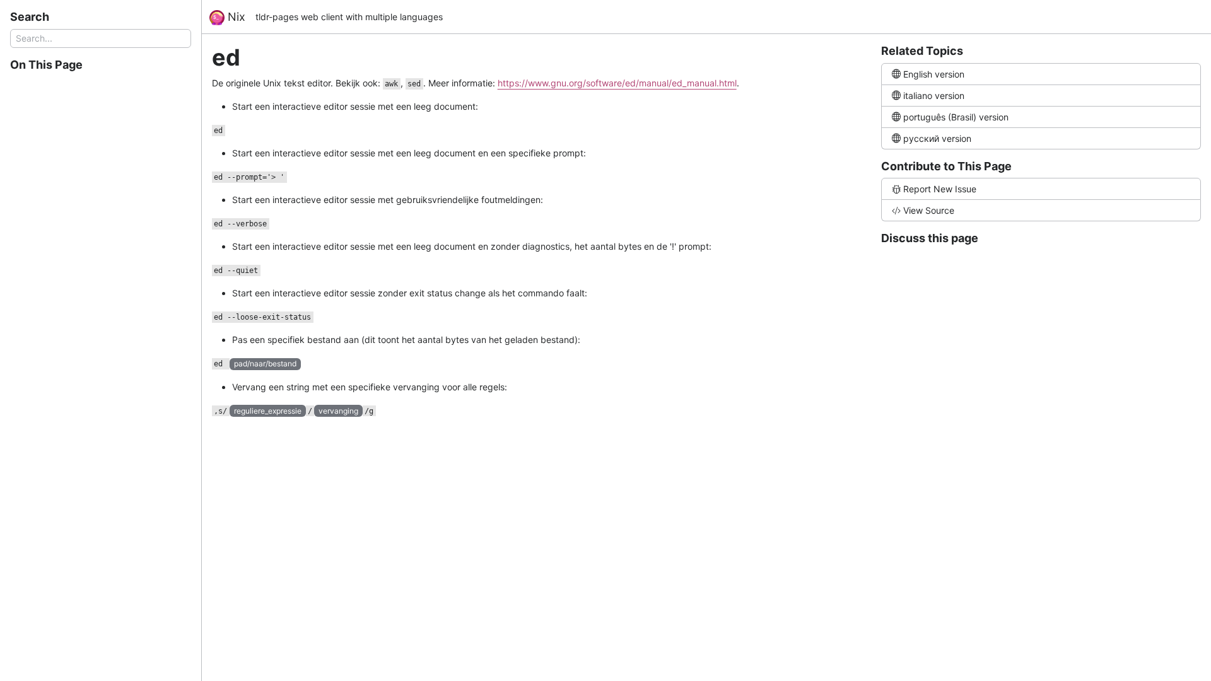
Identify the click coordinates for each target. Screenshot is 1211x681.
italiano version (933, 95)
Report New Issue (939, 188)
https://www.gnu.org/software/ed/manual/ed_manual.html (617, 83)
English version (933, 74)
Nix (235, 16)
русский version (937, 138)
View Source (928, 210)
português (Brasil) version (956, 117)
